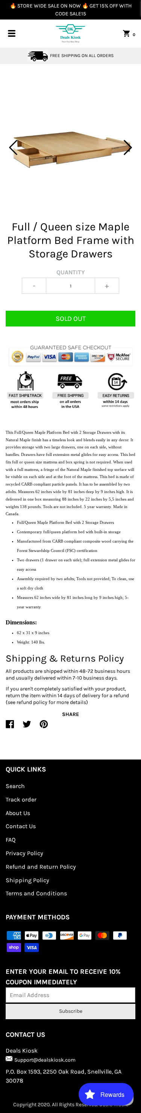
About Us (18, 813)
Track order (21, 799)
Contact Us (21, 826)
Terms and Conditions (36, 893)
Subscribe (70, 1011)
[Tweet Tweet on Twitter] (27, 727)
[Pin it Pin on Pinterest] (43, 727)
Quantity (70, 272)
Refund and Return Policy (41, 866)
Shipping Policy (27, 880)
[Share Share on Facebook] (10, 727)
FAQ (10, 839)
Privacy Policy (24, 853)
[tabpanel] (70, 147)
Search (15, 786)
